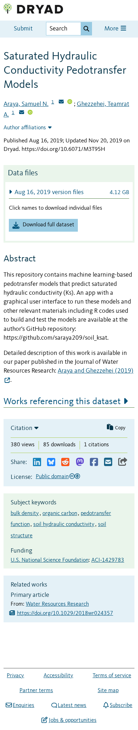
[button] (69, 192)
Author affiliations (25, 128)
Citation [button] (22, 428)
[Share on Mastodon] (80, 462)
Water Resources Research (57, 604)
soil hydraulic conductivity (63, 524)
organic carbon (59, 513)
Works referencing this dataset (62, 401)
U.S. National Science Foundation (49, 560)
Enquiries (23, 705)
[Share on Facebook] (94, 462)
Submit (23, 29)
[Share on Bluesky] (51, 462)
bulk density (25, 513)
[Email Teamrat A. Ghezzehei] (21, 113)
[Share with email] (108, 462)
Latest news (72, 705)
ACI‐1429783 (107, 560)
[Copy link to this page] (122, 462)
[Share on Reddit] (65, 462)
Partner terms (36, 691)
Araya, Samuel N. (26, 104)
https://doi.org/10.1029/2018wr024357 (65, 613)
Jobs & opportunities (72, 720)
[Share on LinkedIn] (37, 462)
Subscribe (121, 705)
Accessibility (58, 676)
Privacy (15, 676)
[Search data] (86, 28)
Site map (108, 691)
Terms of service (112, 676)
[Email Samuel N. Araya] (61, 102)
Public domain (52, 477)
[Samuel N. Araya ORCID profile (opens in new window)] (69, 102)
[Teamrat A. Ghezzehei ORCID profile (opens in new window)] (30, 113)
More (112, 29)
